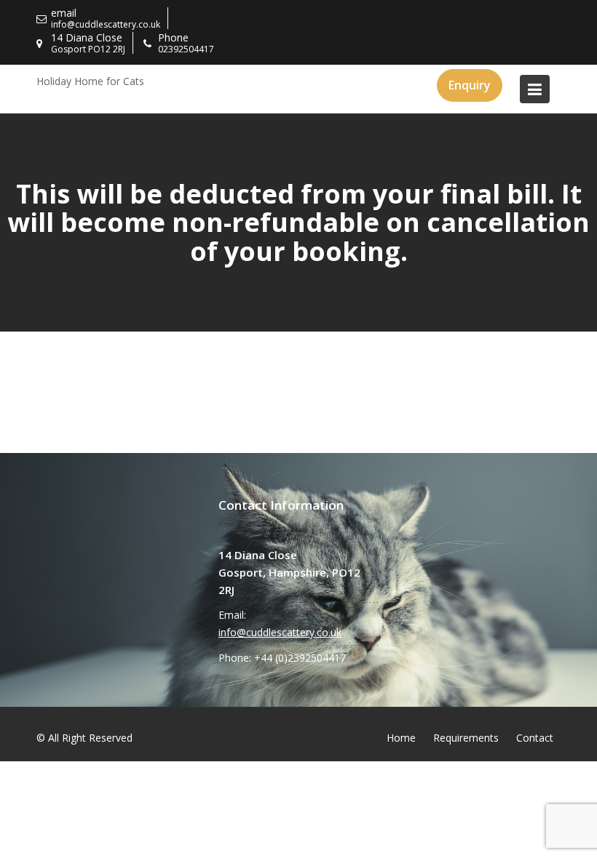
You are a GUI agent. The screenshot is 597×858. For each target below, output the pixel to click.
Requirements (466, 738)
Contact (534, 738)
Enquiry (469, 85)
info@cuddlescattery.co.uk (279, 632)
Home (401, 738)
